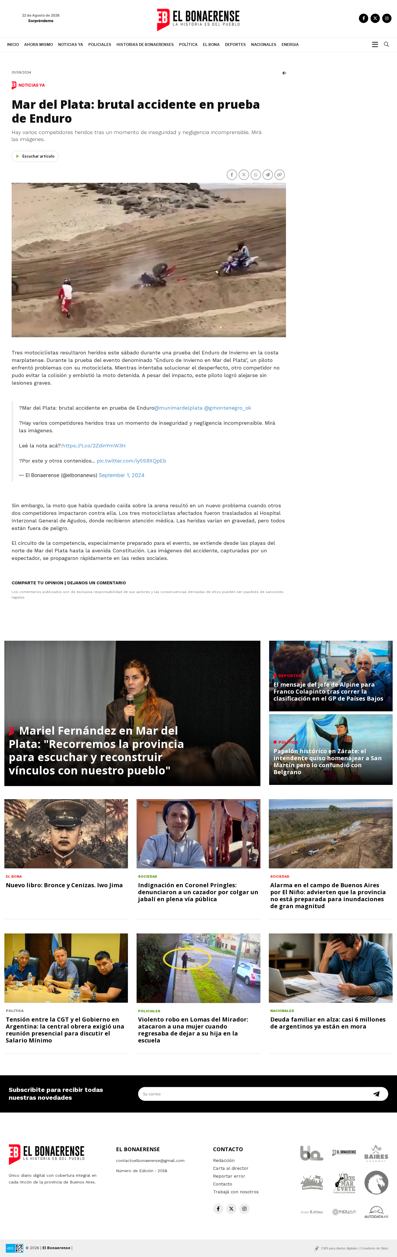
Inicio (13, 44)
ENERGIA (290, 44)
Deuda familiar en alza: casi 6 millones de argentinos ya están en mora (328, 1022)
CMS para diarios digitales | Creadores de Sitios (354, 1248)
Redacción (224, 1160)
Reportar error (229, 1176)
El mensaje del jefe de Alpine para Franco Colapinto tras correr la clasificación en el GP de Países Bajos (328, 691)
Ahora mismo (38, 44)
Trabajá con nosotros (236, 1191)
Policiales (99, 44)
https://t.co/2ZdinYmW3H (94, 445)
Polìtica (188, 44)
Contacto (222, 1184)
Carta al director (230, 1168)
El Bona (211, 44)
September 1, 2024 (121, 475)
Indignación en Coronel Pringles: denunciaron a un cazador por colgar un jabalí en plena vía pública (198, 892)
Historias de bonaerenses (145, 44)
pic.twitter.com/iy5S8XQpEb (131, 461)
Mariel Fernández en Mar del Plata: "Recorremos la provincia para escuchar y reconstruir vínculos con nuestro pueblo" (96, 750)
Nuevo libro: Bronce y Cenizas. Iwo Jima (64, 885)
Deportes (235, 44)
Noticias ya (70, 44)
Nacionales (263, 44)
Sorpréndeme (40, 20)
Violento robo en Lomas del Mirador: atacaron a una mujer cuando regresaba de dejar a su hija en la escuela (193, 1029)
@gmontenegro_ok (227, 408)
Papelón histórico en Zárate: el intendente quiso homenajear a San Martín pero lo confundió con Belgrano (327, 761)
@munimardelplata (178, 408)
